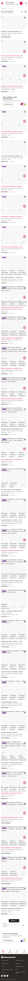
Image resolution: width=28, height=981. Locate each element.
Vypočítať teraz (8, 104)
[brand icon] (2, 3)
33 (23, 925)
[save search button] (25, 11)
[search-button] (21, 3)
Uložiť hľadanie (8, 940)
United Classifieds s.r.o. (12, 979)
